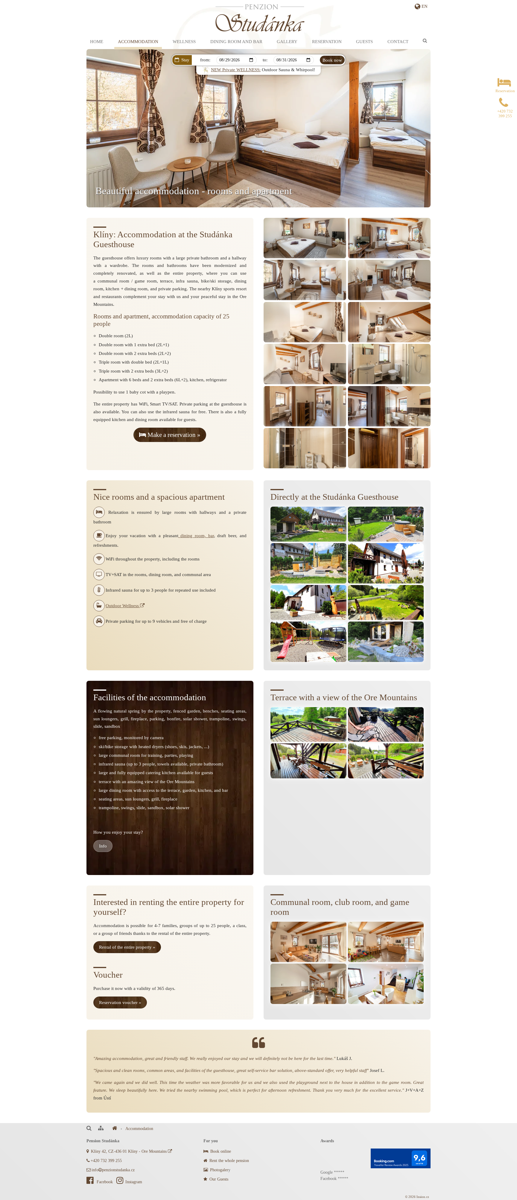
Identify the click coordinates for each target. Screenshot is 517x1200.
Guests (364, 41)
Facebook (104, 1182)
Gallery (287, 41)
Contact (397, 41)
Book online (220, 1151)
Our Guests (218, 1179)
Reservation (327, 41)
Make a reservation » (173, 435)
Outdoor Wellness (123, 605)
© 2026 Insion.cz (417, 1197)
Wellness (184, 41)
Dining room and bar (236, 41)
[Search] (425, 40)
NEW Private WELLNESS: (236, 69)
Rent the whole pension (228, 1160)
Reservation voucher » (120, 1002)
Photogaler (218, 1170)
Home (96, 41)
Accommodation (138, 41)
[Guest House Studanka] (114, 1128)
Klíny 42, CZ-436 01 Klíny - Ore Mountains (129, 1151)
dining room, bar (196, 535)
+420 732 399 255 (106, 1160)
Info (103, 845)
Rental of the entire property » (127, 947)
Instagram (133, 1182)
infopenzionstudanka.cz (113, 1170)
